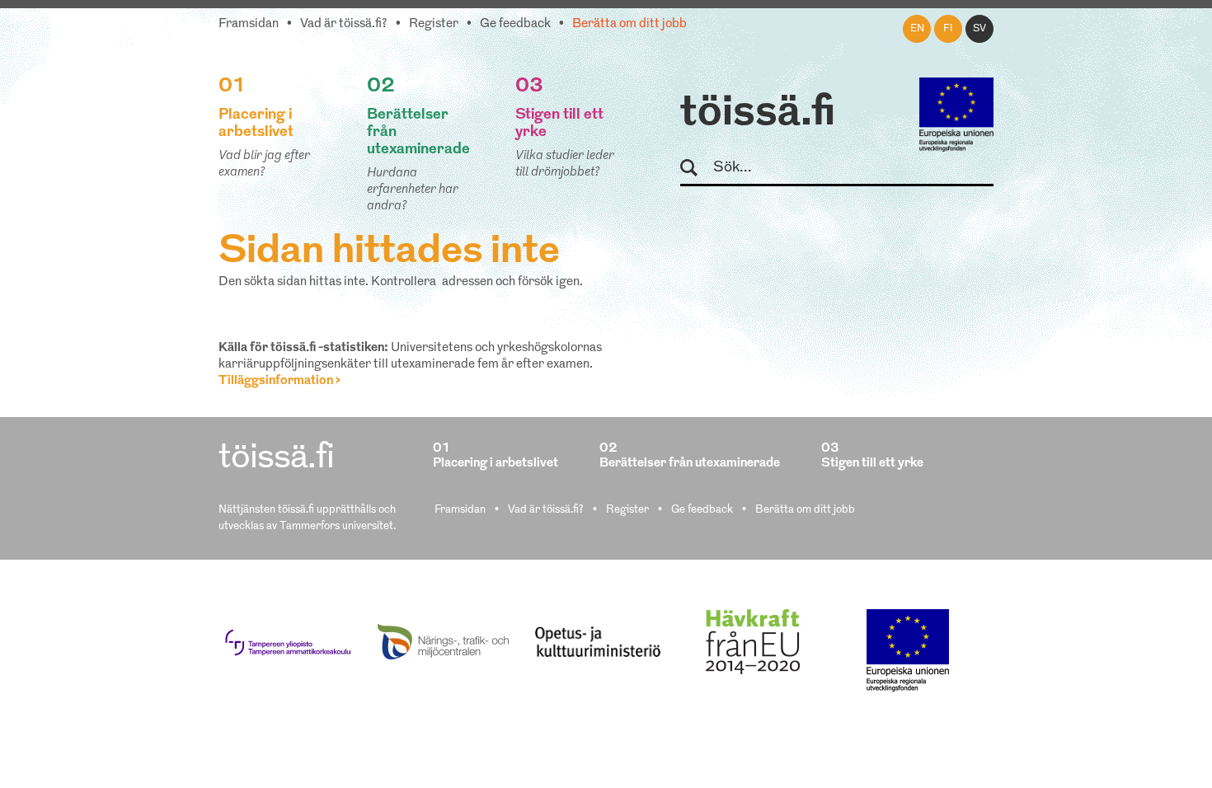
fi (948, 29)
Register (433, 24)
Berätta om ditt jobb (629, 24)
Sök (696, 168)
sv (979, 29)
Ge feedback (515, 24)
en (917, 29)
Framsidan (248, 24)
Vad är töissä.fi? (344, 24)
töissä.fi (757, 113)
